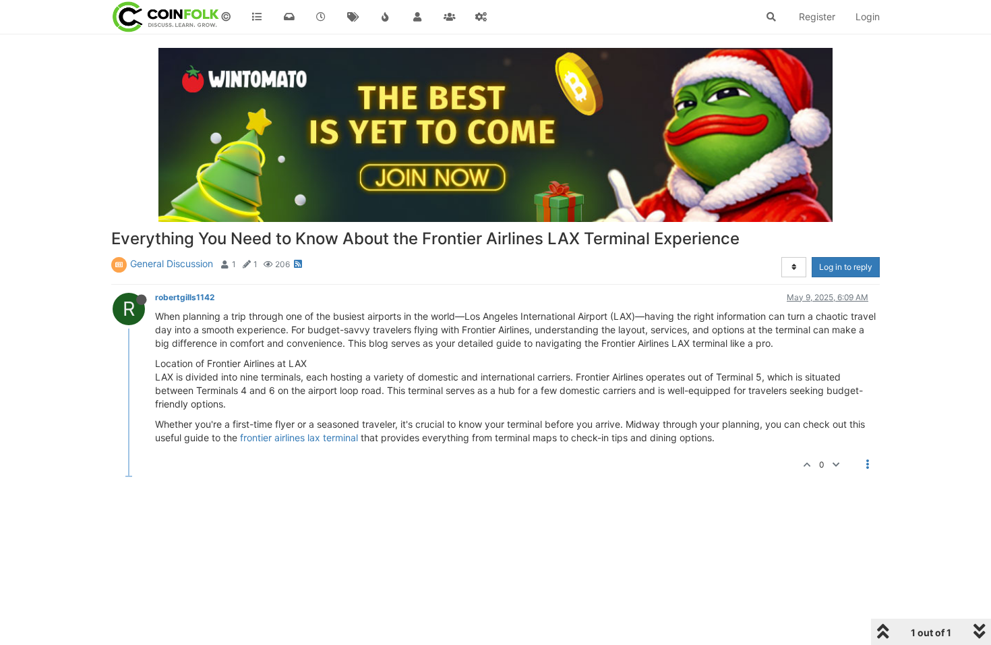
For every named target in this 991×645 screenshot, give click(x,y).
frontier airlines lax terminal (299, 437)
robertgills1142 (184, 297)
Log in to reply (845, 267)
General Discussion (171, 263)
